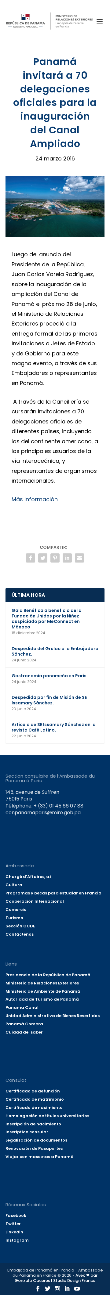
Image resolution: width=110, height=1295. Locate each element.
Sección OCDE (20, 926)
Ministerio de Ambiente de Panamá (43, 991)
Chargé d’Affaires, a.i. (29, 877)
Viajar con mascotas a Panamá (40, 1157)
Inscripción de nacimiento (33, 1124)
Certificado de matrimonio (35, 1099)
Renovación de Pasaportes (34, 1148)
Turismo (14, 918)
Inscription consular (27, 1132)
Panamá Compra (24, 1024)
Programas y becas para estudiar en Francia (53, 893)
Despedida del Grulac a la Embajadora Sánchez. (55, 651)
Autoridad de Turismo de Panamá (42, 999)
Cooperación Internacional (35, 901)
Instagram (17, 1240)
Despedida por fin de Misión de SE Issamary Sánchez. (49, 700)
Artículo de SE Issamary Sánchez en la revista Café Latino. (54, 727)
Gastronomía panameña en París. (50, 676)
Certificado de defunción (33, 1091)
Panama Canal (22, 1007)
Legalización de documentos (36, 1140)
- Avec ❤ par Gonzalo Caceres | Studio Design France (56, 1277)
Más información (35, 499)
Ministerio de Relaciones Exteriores (42, 983)
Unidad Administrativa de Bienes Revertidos (53, 1016)
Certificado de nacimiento (34, 1107)
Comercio (16, 909)
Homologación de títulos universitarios (47, 1116)
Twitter (13, 1224)
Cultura (14, 885)
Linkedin (14, 1232)
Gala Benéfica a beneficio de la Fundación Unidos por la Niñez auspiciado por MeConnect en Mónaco (47, 618)
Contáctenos (20, 934)
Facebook (16, 1215)
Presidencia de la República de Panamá (48, 975)
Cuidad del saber (24, 1032)
